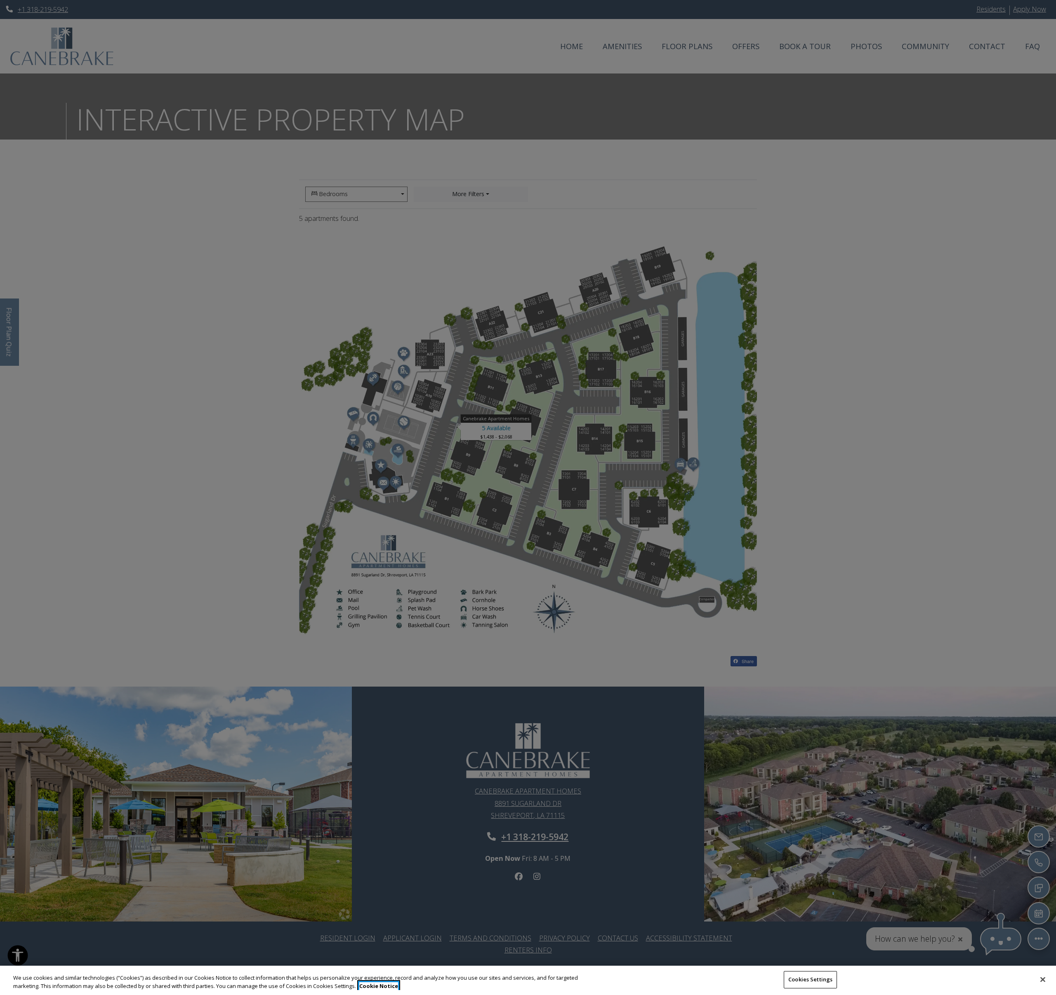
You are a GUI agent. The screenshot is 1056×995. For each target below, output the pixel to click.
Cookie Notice (378, 986)
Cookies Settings (810, 979)
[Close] (1043, 979)
